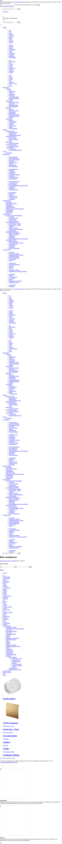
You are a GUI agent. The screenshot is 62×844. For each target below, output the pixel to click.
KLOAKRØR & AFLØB (12, 487)
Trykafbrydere (12, 550)
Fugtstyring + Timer (17, 658)
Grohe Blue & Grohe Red (15, 415)
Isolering (11, 541)
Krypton (11, 329)
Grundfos (11, 320)
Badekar (11, 385)
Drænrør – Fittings (13, 493)
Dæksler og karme (13, 500)
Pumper (11, 526)
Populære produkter (7, 612)
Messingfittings (12, 430)
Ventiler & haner (7, 466)
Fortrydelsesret (14, 762)
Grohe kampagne (7, 596)
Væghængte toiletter (14, 362)
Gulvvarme (11, 517)
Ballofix (11, 299)
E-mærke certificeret (19, 2)
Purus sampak (12, 485)
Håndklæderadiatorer (14, 381)
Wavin (10, 351)
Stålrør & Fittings (13, 427)
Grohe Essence (12, 414)
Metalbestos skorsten (14, 547)
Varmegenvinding (13, 668)
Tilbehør (11, 365)
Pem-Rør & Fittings (13, 442)
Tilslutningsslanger (13, 455)
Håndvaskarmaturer (13, 370)
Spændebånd (12, 452)
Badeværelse (6, 353)
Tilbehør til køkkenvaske (15, 400)
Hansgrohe (11, 321)
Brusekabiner (12, 378)
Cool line (11, 306)
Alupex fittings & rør (14, 423)
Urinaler (11, 389)
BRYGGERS (9, 407)
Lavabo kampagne (7, 607)
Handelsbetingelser (6, 762)
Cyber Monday (6, 587)
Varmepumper (12, 528)
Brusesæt (11, 374)
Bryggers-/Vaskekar (14, 408)
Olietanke (11, 531)
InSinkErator (12, 327)
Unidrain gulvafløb (13, 483)
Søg (39, 4)
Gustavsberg (12, 318)
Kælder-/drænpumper (14, 513)
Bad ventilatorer (13, 387)
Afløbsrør (11, 492)
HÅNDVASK (9, 366)
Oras (4, 611)
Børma (10, 303)
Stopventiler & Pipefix (14, 440)
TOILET (8, 354)
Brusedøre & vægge (14, 376)
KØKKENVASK (10, 396)
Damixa (11, 308)
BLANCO (11, 301)
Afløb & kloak (6, 479)
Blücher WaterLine (13, 486)
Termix (10, 344)
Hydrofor (11, 532)
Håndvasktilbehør (13, 372)
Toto (10, 346)
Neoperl (11, 335)
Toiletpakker (12, 359)
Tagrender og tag (13, 463)
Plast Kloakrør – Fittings (15, 490)
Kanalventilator (15, 660)
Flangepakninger (13, 462)
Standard (14, 662)
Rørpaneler (11, 453)
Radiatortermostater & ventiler (16, 520)
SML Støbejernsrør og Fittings (16, 508)
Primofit (11, 429)
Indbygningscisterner (14, 363)
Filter (30, 566)
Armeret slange (12, 457)
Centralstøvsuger (13, 542)
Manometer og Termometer (15, 546)
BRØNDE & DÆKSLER (12, 497)
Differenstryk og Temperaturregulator (15, 474)
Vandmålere (12, 464)
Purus (10, 340)
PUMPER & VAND (11, 505)
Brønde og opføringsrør (14, 498)
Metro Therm (12, 333)
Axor (10, 298)
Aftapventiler (9, 470)
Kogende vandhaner (14, 411)
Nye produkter (6, 609)
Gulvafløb (11, 482)
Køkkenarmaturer (13, 397)
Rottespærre (12, 502)
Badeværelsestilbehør (14, 380)
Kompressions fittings (14, 425)
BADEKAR (9, 384)
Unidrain (11, 347)
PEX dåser (11, 426)
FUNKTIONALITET (11, 410)
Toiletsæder (12, 361)
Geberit (11, 316)
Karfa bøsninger (13, 449)
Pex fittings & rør (13, 422)
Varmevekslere (12, 524)
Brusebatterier (12, 377)
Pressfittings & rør (13, 434)
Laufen (10, 331)
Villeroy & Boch (13, 348)
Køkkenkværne (12, 403)
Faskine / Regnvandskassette (16, 494)
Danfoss (11, 310)
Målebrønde (12, 501)
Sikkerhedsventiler (10, 472)
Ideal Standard (12, 323)
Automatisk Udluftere (14, 535)
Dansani (11, 312)
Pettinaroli (11, 336)
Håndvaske (11, 369)
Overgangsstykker (16, 661)
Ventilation (11, 551)
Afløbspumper (12, 391)
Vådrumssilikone (13, 393)
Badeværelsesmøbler (14, 368)
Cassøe (10, 305)
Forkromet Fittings (13, 432)
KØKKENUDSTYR (11, 402)
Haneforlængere (13, 444)
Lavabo (11, 332)
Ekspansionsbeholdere (14, 530)
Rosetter (11, 460)
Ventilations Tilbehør (17, 665)
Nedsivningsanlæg (13, 507)
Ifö (9, 325)
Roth (10, 342)
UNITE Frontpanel (16, 664)
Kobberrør (11, 436)
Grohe (10, 317)
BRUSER (8, 373)
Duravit (11, 313)
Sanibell (11, 343)
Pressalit (11, 338)
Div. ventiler (12, 543)
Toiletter (11, 358)
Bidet (10, 355)
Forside (2, 560)
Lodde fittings (12, 437)
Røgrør (10, 545)
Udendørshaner (9, 471)
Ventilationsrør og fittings (15, 669)
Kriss (10, 328)
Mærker (5, 293)
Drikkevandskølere (13, 404)
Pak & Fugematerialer (14, 447)
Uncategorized (6, 623)
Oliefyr (10, 534)
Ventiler (14, 666)
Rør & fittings (6, 419)
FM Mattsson (12, 314)
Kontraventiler (9, 477)
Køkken (5, 395)
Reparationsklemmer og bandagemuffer (18, 451)
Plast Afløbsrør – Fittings (15, 489)
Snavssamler (9, 478)
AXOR (5, 579)
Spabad (11, 392)
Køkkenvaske (12, 399)
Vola (10, 350)
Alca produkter (6, 578)
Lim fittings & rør (13, 448)
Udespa (5, 417)
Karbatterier (12, 388)
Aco (10, 295)
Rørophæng (12, 459)
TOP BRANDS (10, 412)
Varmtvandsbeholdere (14, 523)
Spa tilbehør (9, 418)
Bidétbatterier (12, 357)
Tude (10, 406)
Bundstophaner (9, 475)
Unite (4, 573)
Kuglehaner (12, 438)
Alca (10, 297)
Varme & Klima (7, 515)
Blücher (11, 302)
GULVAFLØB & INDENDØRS (14, 481)
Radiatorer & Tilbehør (14, 519)
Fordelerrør (11, 441)
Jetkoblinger (12, 512)
